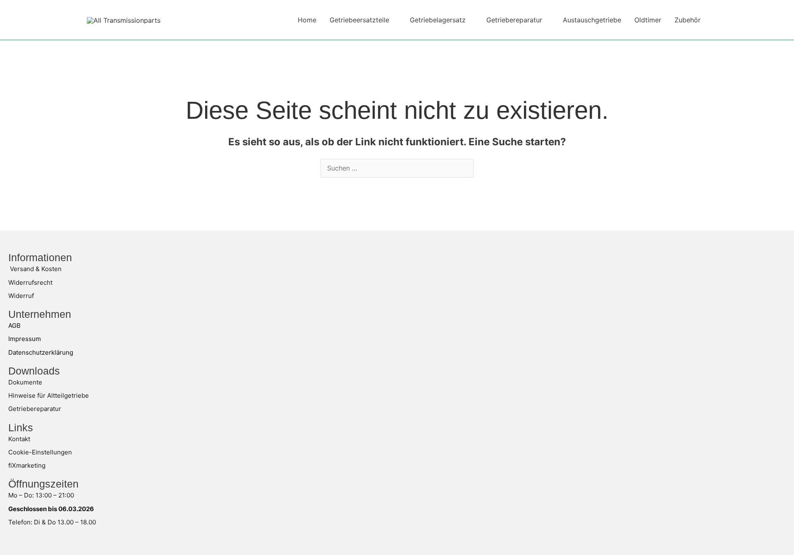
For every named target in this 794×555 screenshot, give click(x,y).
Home (307, 20)
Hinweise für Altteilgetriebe (48, 395)
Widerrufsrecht (30, 282)
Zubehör (687, 20)
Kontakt (19, 439)
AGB (14, 325)
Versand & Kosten (36, 269)
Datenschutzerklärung (40, 352)
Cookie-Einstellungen (40, 452)
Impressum (24, 339)
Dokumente (25, 382)
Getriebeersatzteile (359, 20)
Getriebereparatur (514, 20)
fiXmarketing (26, 465)
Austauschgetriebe (592, 20)
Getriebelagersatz (438, 20)
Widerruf (21, 296)
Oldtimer (647, 20)
